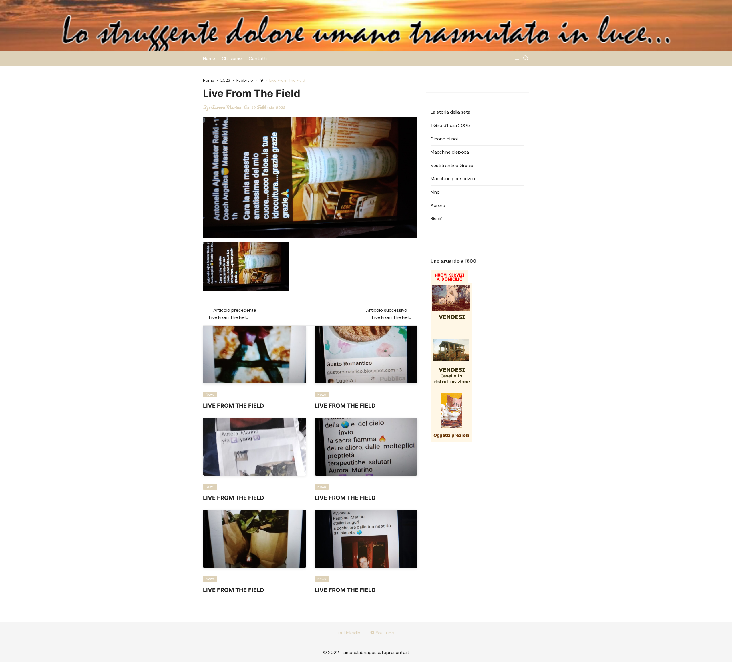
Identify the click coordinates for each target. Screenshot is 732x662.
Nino (435, 192)
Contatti (258, 58)
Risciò (437, 219)
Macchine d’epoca (450, 152)
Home (209, 58)
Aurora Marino (226, 107)
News (210, 394)
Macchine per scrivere (454, 179)
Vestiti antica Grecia (452, 165)
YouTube (384, 633)
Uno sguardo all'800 (453, 261)
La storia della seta (450, 112)
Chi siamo (232, 58)
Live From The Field (228, 317)
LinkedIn (351, 633)
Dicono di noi (444, 139)
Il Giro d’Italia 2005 (450, 125)
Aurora (438, 205)
